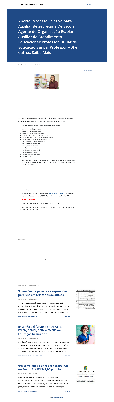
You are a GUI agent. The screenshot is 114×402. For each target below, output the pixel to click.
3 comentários (32, 317)
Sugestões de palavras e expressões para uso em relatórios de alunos (42, 293)
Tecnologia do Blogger (58, 397)
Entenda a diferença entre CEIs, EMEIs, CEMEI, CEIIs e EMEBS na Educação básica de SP (40, 330)
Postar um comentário (35, 356)
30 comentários (33, 391)
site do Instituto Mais (55, 194)
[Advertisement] (50, 106)
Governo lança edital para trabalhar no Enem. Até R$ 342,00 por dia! (43, 367)
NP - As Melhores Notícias (31, 4)
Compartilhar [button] (88, 71)
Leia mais (67, 317)
